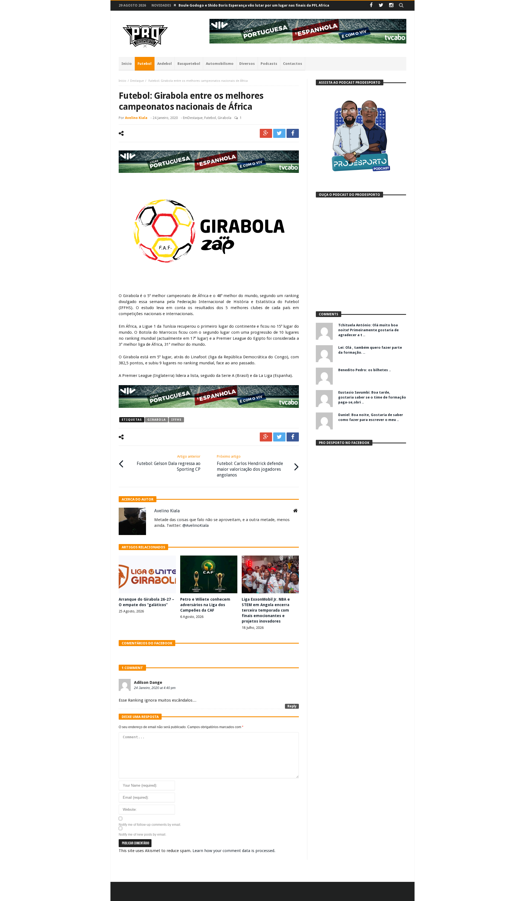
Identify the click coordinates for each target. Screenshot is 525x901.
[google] (266, 133)
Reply (291, 706)
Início (122, 81)
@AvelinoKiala (195, 525)
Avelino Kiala (136, 118)
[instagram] (391, 6)
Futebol (210, 118)
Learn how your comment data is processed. (233, 850)
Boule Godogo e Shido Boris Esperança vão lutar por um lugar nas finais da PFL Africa (254, 5)
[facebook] (293, 133)
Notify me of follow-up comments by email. (150, 825)
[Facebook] (371, 6)
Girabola (224, 118)
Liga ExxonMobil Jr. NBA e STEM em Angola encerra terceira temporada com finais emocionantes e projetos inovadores (266, 610)
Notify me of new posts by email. (142, 834)
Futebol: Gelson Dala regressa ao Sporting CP (168, 463)
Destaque (137, 81)
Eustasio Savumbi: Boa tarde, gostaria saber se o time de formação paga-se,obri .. (372, 397)
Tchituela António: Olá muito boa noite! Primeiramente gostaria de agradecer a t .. (368, 330)
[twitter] (279, 133)
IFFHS (176, 420)
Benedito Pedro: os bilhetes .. (364, 370)
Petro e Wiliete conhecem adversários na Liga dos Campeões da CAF (205, 604)
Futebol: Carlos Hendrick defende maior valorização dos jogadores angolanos (250, 466)
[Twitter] (381, 6)
